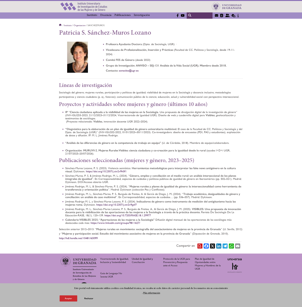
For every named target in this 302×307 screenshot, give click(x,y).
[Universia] (235, 259)
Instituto (92, 15)
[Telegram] (225, 246)
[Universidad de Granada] (227, 6)
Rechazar (88, 298)
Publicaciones (123, 15)
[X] (212, 246)
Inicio (60, 25)
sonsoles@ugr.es (129, 70)
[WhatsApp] (231, 246)
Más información (151, 292)
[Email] (237, 246)
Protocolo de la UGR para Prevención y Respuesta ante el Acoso (176, 262)
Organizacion (80, 25)
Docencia (105, 15)
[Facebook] (206, 246)
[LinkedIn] (218, 246)
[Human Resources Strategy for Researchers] (235, 268)
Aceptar (68, 298)
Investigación (142, 15)
